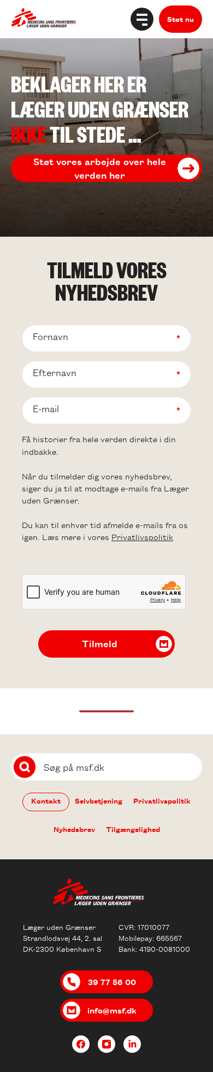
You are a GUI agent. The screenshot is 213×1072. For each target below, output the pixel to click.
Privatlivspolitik (142, 536)
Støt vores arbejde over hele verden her (99, 168)
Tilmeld (99, 643)
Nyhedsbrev (74, 829)
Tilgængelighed (133, 829)
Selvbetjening (98, 800)
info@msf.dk (112, 1010)
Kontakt (46, 800)
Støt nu (180, 19)
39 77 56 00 (112, 981)
